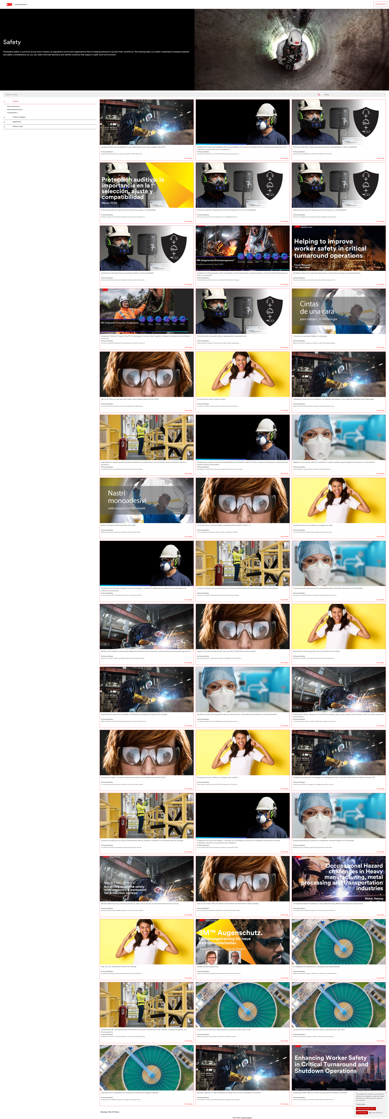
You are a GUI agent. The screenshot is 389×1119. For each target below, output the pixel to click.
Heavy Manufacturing (15, 109)
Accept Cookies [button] (362, 1112)
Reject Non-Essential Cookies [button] (366, 1108)
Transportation (12, 113)
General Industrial (13, 106)
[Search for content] (319, 94)
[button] (376, 1112)
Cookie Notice (360, 1104)
